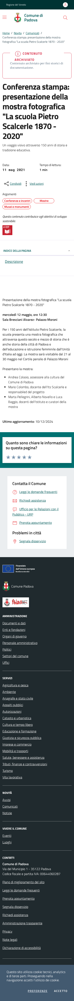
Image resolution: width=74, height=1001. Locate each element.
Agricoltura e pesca (15, 685)
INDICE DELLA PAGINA (17, 250)
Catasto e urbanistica (16, 718)
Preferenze (37, 990)
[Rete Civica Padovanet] (37, 602)
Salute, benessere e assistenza (23, 757)
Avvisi (6, 799)
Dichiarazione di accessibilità (21, 947)
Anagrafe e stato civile (17, 698)
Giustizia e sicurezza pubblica (21, 737)
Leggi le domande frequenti (21, 890)
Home (6, 33)
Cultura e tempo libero (17, 724)
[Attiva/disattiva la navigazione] (4, 17)
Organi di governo (14, 636)
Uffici (5, 662)
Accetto (60, 990)
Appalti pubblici (12, 704)
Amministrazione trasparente (22, 923)
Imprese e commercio (16, 744)
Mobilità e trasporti (15, 750)
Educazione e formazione (19, 731)
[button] (65, 17)
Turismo (7, 770)
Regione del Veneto (16, 5)
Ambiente (9, 691)
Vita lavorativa (12, 777)
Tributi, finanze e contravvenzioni (24, 764)
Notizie (7, 812)
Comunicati (32, 33)
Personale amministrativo (19, 642)
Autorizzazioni (11, 711)
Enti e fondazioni (13, 629)
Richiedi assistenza (15, 914)
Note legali (9, 939)
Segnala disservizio (15, 906)
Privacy (7, 931)
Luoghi (7, 842)
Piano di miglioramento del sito (23, 882)
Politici (6, 649)
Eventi (6, 835)
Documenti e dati (14, 623)
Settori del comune (15, 655)
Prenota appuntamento (18, 898)
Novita (18, 33)
